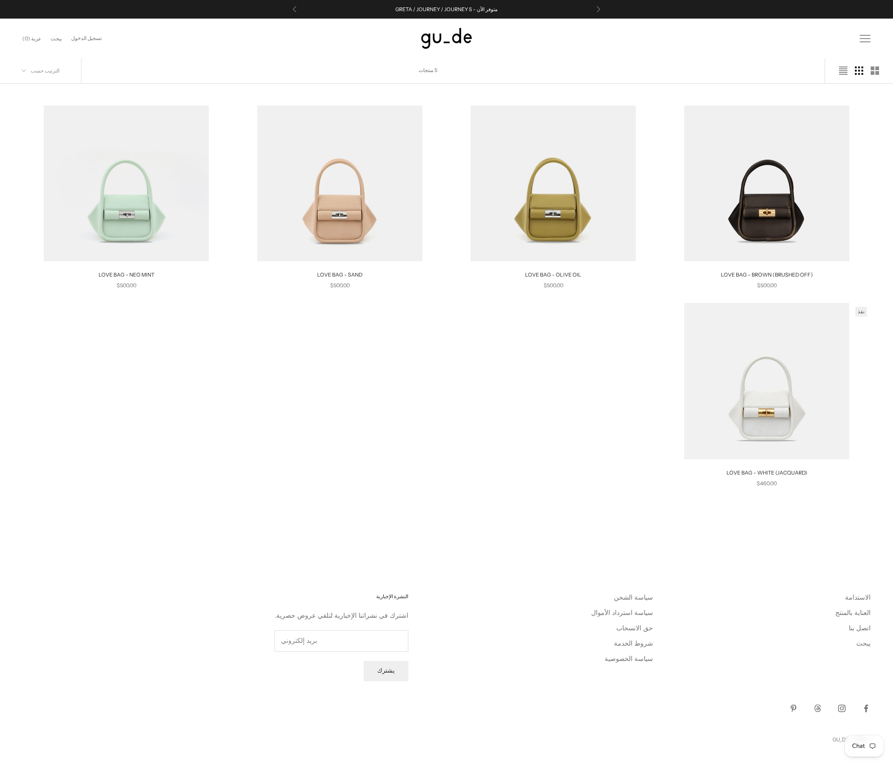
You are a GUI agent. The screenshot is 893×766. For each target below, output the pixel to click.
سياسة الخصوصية (629, 658)
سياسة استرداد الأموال (622, 612)
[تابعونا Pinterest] (793, 708)
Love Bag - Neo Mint (126, 274)
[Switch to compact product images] (843, 70)
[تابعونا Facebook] (866, 708)
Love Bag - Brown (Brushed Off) (767, 274)
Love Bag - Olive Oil (553, 274)
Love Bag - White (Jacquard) (766, 472)
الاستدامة (858, 597)
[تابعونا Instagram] (841, 708)
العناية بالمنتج (853, 612)
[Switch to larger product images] (875, 70)
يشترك (386, 671)
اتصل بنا (860, 628)
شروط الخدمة (633, 643)
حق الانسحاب (634, 628)
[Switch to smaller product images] (859, 70)
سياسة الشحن (633, 597)
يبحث (863, 643)
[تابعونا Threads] (817, 708)
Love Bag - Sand (339, 274)
